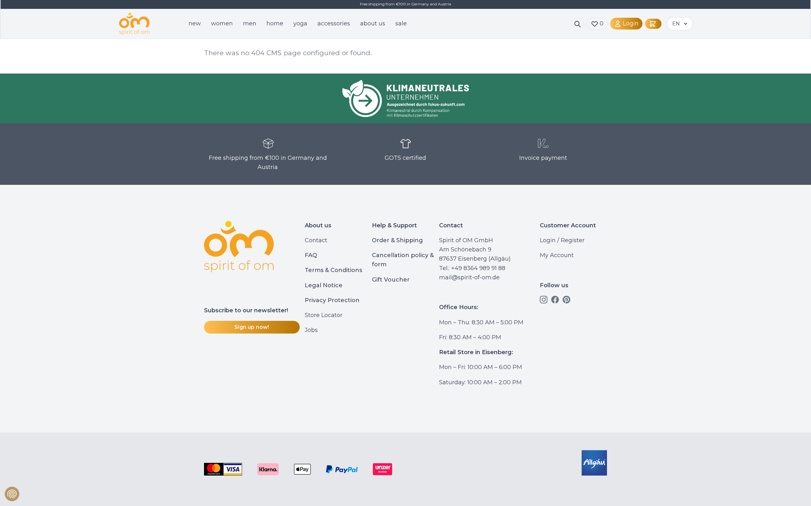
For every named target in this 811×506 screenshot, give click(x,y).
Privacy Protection (332, 300)
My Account (557, 255)
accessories (333, 23)
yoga (300, 23)
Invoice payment (543, 157)
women (222, 23)
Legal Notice (323, 285)
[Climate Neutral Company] (405, 98)
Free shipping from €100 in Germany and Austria (268, 162)
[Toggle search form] (577, 24)
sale (401, 23)
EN (676, 24)
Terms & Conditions (333, 270)
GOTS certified (405, 157)
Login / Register (562, 240)
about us (372, 23)
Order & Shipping (397, 240)
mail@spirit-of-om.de (469, 277)
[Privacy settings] (12, 494)
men (249, 23)
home (274, 23)
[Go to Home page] (142, 24)
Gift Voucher (391, 279)
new (194, 23)
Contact (316, 240)
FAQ (311, 255)
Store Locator (323, 315)
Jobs (311, 330)
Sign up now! (251, 327)
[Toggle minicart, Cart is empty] (653, 24)
